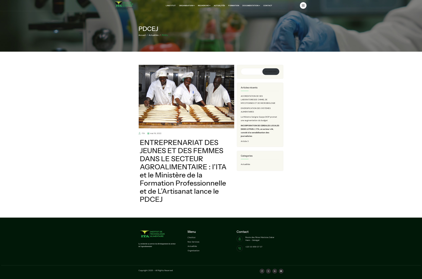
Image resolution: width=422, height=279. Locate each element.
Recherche (203, 5)
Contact (267, 5)
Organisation (186, 5)
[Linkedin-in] (274, 271)
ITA (143, 133)
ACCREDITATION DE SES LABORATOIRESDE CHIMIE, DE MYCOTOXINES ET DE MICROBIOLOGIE (258, 99)
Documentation (250, 5)
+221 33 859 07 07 (253, 246)
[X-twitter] (268, 271)
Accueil (142, 35)
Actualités (219, 5)
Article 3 (245, 141)
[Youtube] (281, 271)
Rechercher (270, 71)
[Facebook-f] (262, 271)
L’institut (171, 5)
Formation (233, 5)
